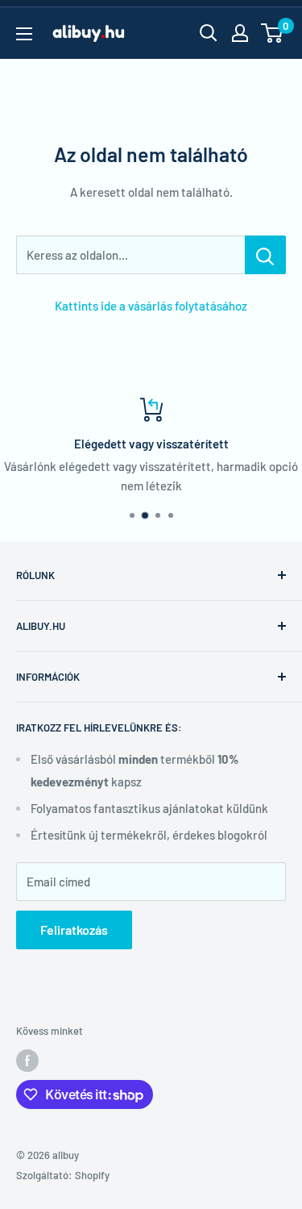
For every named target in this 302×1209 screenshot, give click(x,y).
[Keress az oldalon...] (265, 255)
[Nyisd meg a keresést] (208, 33)
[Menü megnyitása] (24, 33)
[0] (273, 33)
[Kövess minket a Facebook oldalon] (27, 1060)
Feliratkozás (74, 929)
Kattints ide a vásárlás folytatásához (151, 305)
